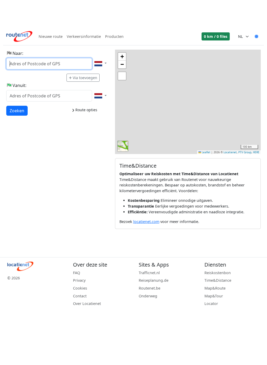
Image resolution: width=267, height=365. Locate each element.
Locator (211, 303)
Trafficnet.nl (149, 272)
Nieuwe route (51, 36)
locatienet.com (146, 221)
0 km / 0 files (215, 36)
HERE (256, 152)
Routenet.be (149, 288)
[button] (122, 57)
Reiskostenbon (217, 272)
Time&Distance (217, 280)
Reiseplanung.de (153, 280)
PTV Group (244, 152)
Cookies (80, 288)
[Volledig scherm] (122, 76)
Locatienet (230, 152)
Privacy (79, 280)
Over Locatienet (87, 303)
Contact (80, 295)
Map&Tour (213, 295)
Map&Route (215, 288)
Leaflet (205, 152)
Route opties (85, 109)
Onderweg (148, 295)
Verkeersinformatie (84, 36)
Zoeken (17, 111)
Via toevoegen (85, 77)
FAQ (76, 272)
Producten (114, 36)
